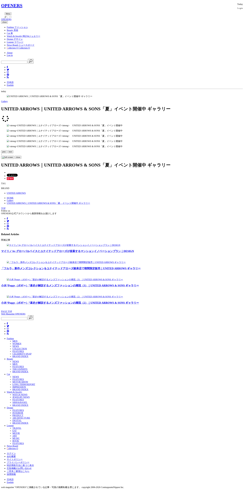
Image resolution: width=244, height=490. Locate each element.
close (18, 157)
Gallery (4, 101)
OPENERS (11, 5)
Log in (10, 55)
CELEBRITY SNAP (21, 354)
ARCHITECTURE (21, 418)
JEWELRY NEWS (21, 397)
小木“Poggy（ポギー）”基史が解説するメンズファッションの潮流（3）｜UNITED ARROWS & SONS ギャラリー (70, 285)
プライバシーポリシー (18, 462)
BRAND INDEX (20, 356)
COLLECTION (19, 349)
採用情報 (11, 474)
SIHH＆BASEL (19, 402)
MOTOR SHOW (20, 382)
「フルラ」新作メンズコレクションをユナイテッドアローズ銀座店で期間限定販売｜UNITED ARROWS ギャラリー (71, 268)
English (10, 85)
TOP (3, 208)
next (10, 152)
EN (10, 17)
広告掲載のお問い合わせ (19, 468)
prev (4, 152)
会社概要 (11, 456)
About (9, 53)
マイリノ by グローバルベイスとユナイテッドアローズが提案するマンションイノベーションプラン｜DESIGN (67, 251)
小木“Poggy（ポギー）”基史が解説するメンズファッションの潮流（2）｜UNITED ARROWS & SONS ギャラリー (70, 302)
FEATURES (18, 351)
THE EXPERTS (19, 369)
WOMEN (16, 343)
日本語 (10, 82)
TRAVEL (16, 428)
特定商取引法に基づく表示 (20, 465)
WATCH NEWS (19, 394)
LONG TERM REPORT (23, 384)
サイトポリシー (15, 459)
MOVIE (16, 433)
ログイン (11, 453)
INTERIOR (17, 413)
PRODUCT (17, 415)
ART (14, 436)
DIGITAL (17, 420)
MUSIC (16, 438)
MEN (15, 341)
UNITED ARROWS (16, 193)
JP (5, 17)
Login (240, 8)
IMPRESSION (19, 387)
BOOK (15, 441)
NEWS (15, 346)
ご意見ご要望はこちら (18, 471)
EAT (14, 430)
